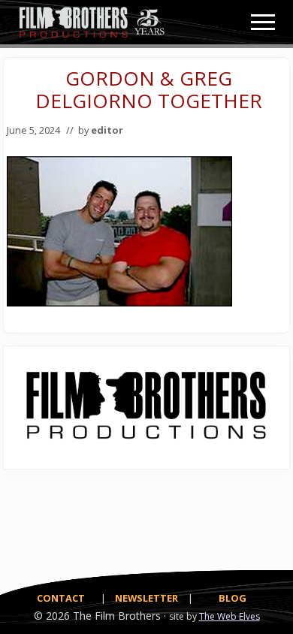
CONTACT (61, 598)
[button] (263, 22)
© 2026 (52, 615)
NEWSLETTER (146, 598)
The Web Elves (229, 616)
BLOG (232, 598)
